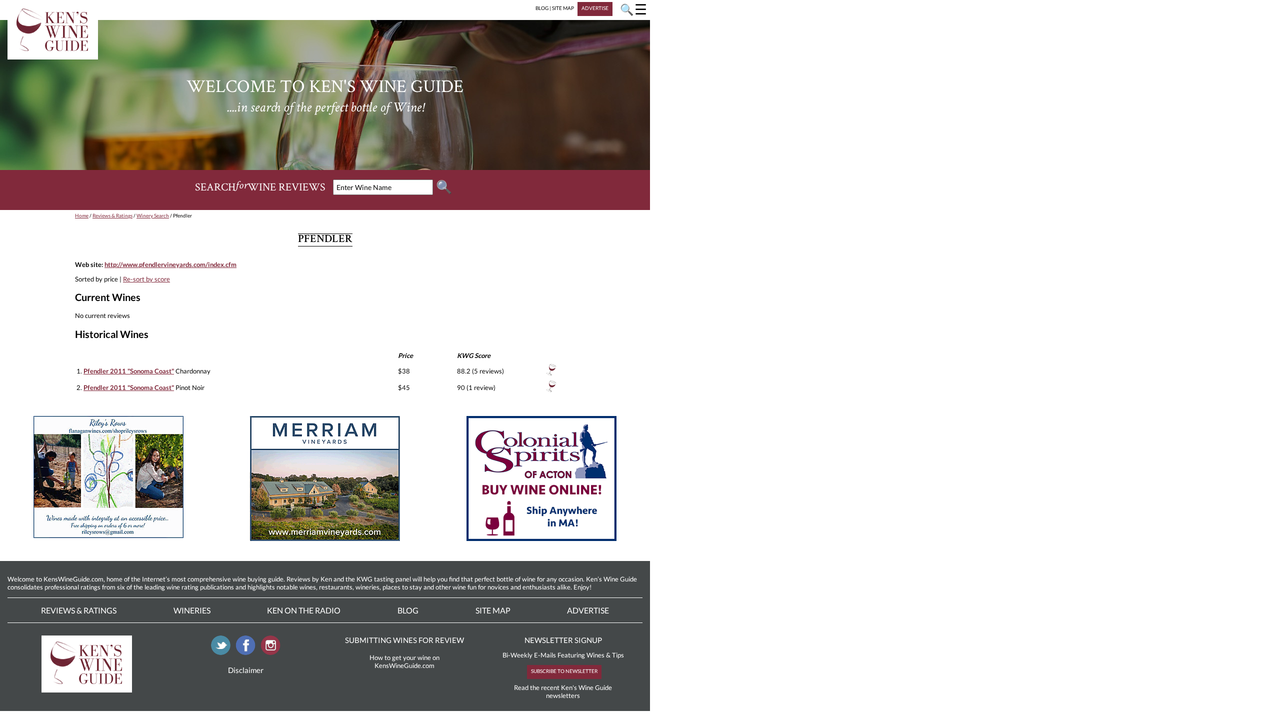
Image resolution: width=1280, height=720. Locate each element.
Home (81, 215)
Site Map (493, 610)
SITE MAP (563, 8)
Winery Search (152, 215)
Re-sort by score (146, 279)
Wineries (192, 610)
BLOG (542, 8)
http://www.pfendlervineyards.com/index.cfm (170, 264)
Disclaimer (246, 670)
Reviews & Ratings (112, 215)
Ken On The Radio (303, 610)
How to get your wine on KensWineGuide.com (405, 662)
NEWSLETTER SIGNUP (563, 640)
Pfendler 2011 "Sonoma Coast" (129, 371)
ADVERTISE (595, 8)
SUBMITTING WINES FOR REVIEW (404, 640)
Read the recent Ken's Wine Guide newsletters (563, 692)
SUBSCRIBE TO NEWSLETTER (564, 671)
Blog (408, 610)
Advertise (588, 610)
